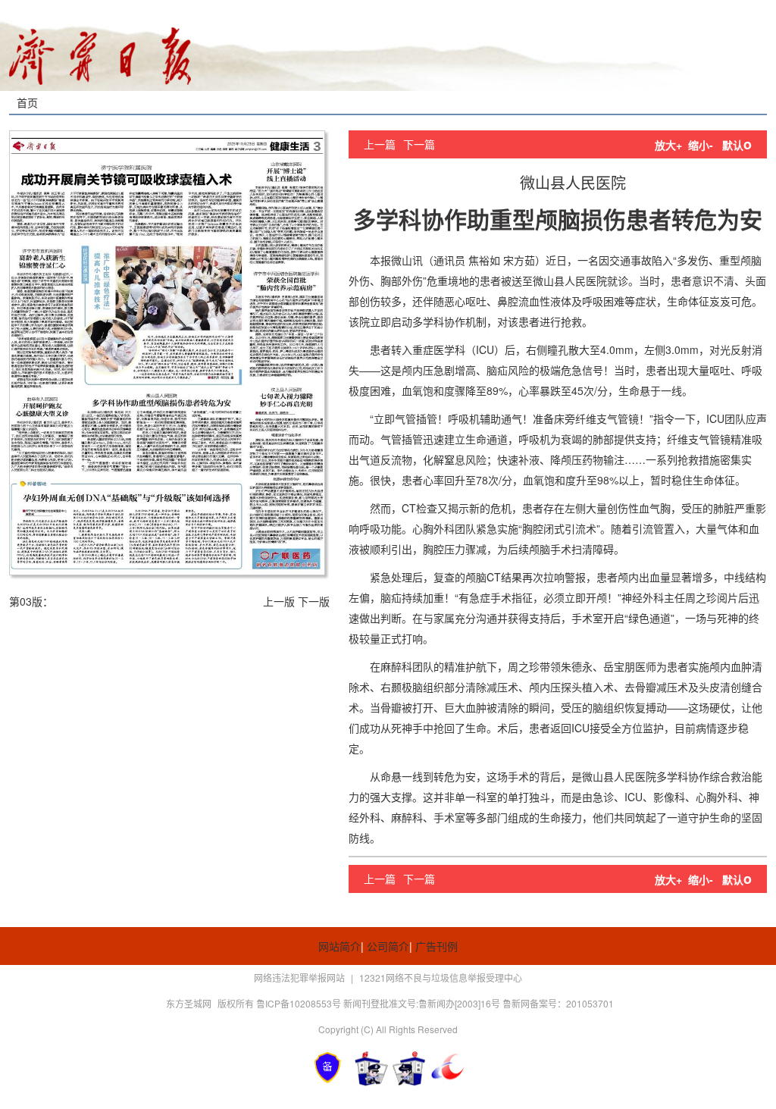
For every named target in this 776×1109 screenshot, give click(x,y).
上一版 (279, 601)
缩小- (700, 144)
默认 (737, 144)
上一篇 (380, 144)
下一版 (314, 601)
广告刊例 (436, 946)
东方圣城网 (188, 1003)
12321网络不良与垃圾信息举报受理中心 (440, 977)
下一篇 (419, 144)
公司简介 (388, 946)
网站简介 (339, 946)
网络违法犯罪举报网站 (300, 977)
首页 (27, 102)
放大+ (668, 144)
